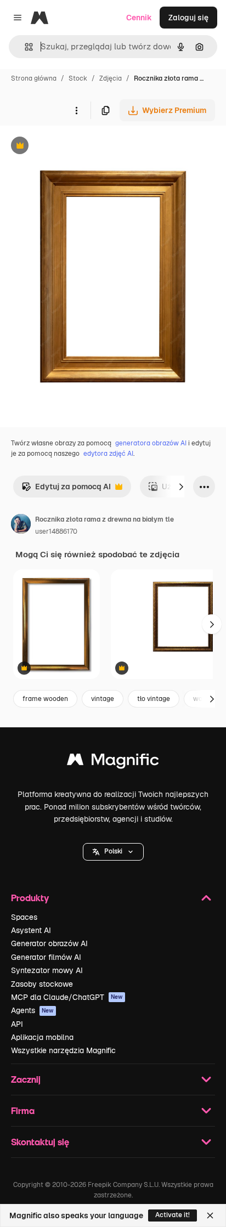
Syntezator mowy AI (47, 970)
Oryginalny (76, 147)
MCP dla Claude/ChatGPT (67, 997)
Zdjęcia (110, 78)
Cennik (139, 17)
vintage (102, 698)
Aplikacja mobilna (42, 1037)
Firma (23, 1110)
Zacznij (26, 1079)
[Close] (210, 1215)
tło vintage (153, 698)
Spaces (24, 917)
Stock (78, 78)
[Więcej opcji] (76, 110)
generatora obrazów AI (151, 443)
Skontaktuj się (40, 1141)
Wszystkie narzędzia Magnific (63, 1050)
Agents (32, 1010)
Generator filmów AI (46, 957)
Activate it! (172, 1215)
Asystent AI (31, 930)
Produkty (30, 897)
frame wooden (45, 698)
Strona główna (33, 78)
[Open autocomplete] (24, 47)
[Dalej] (181, 486)
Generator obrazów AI (49, 943)
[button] (113, 852)
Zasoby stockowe (42, 984)
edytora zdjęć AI (108, 453)
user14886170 (56, 531)
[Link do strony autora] (21, 525)
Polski (113, 851)
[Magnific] (113, 762)
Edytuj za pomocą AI (66, 489)
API (17, 1024)
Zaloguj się (188, 17)
